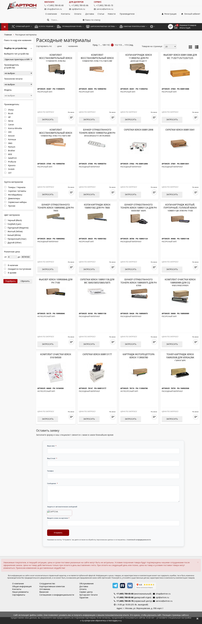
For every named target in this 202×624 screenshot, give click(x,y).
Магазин (49, 2)
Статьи (101, 14)
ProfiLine (12, 161)
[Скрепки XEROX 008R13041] (180, 144)
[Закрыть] (197, 618)
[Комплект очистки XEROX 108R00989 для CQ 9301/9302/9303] (180, 296)
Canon (11, 124)
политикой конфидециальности (139, 540)
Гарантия (83, 597)
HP (9, 117)
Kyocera (11, 165)
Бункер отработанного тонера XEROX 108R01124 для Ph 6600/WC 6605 (139, 207)
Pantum (11, 147)
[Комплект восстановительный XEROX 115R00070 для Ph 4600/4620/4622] (55, 69)
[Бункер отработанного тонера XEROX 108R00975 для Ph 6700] (138, 293)
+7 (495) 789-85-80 (124, 593)
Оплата (78, 14)
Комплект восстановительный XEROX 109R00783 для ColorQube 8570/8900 (97, 59)
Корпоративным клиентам (52, 586)
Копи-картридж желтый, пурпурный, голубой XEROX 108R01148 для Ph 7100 (180, 207)
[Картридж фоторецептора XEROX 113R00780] (138, 372)
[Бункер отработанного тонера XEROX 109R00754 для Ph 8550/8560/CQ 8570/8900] (97, 144)
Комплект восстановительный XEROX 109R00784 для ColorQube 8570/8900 (55, 134)
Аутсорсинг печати (88, 594)
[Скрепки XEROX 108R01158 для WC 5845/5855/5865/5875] (97, 291)
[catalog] (4, 27)
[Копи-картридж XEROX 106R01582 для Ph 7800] (97, 217)
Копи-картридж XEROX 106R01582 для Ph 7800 (97, 206)
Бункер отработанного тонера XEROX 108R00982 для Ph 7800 (56, 207)
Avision (11, 135)
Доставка (89, 14)
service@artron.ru (105, 9)
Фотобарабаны (15, 194)
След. (130, 45)
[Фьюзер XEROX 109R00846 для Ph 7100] (55, 291)
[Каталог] (21, 5)
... (101, 45)
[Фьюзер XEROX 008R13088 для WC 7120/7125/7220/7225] (180, 73)
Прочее (11, 206)
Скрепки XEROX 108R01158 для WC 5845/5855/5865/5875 (97, 281)
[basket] (187, 26)
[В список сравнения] (170, 26)
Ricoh (10, 113)
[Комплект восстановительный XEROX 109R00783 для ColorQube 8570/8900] (97, 69)
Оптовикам (44, 589)
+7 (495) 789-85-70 (124, 601)
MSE (10, 154)
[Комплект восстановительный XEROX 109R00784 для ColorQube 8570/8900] (55, 142)
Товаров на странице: (152, 46)
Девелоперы (14, 198)
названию (73, 46)
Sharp (11, 109)
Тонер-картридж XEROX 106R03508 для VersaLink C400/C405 (180, 357)
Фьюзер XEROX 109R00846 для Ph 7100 (55, 281)
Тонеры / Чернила (16, 187)
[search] (48, 20)
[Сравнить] (71, 117)
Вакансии (44, 592)
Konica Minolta (15, 128)
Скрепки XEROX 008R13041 (180, 129)
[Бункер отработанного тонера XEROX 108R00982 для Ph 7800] (55, 216)
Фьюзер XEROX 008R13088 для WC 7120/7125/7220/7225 (180, 56)
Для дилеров (76, 2)
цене (59, 46)
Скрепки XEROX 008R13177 (97, 354)
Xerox (10, 121)
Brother (11, 150)
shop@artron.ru (54, 9)
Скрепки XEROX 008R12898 (138, 129)
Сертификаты (18, 594)
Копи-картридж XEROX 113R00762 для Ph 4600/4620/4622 (138, 58)
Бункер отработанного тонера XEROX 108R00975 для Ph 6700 (139, 282)
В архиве (11, 272)
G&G (10, 143)
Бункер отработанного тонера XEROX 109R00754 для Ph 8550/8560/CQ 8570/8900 (97, 133)
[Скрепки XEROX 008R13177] (97, 372)
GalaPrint (12, 158)
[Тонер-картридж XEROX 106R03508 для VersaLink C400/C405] (180, 372)
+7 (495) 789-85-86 (124, 597)
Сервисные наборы (17, 202)
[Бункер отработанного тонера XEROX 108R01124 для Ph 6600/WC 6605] (138, 218)
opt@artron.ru (78, 9)
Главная (8, 34)
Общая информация (22, 586)
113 (120, 45)
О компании (51, 14)
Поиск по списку (92, 20)
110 (108, 45)
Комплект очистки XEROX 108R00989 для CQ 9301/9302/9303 (180, 282)
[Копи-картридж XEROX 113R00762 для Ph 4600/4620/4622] (138, 68)
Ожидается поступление (19, 269)
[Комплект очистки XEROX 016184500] (55, 372)
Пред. (95, 45)
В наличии (12, 265)
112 (116, 45)
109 (104, 45)
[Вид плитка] (190, 47)
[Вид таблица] (197, 47)
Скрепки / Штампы (17, 191)
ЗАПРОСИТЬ (47, 119)
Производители (127, 14)
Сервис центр (86, 592)
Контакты (66, 14)
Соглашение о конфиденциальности (56, 594)
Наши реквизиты (20, 592)
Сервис (98, 2)
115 (126, 45)
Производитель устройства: (11, 66)
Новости (112, 14)
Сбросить (25, 281)
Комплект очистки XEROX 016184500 (55, 356)
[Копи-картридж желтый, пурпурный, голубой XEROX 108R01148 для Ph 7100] (180, 218)
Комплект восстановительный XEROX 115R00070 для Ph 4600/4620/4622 (55, 59)
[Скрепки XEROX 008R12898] (138, 146)
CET (10, 173)
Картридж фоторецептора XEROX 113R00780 (138, 356)
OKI (10, 132)
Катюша (12, 139)
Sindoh (11, 169)
